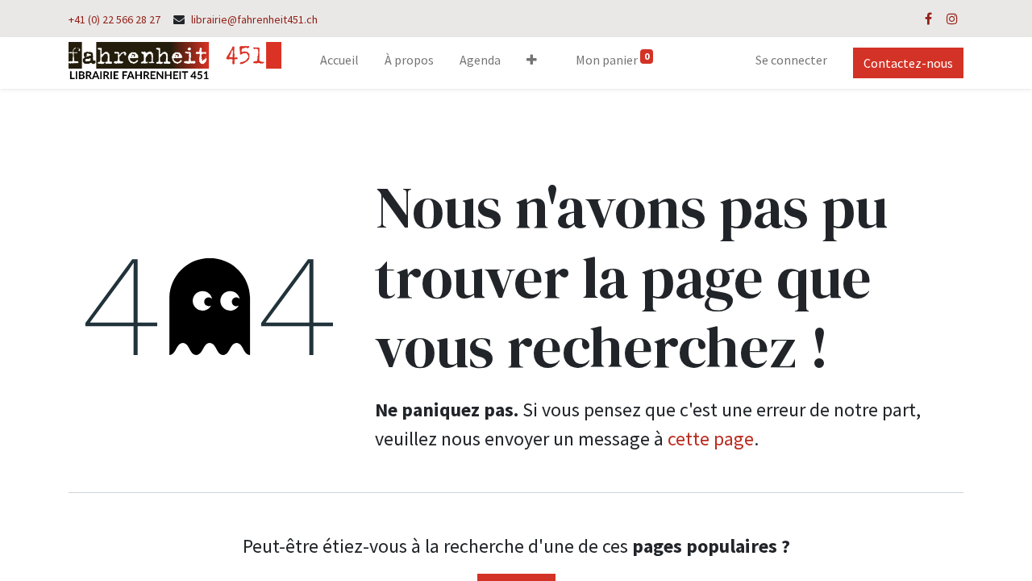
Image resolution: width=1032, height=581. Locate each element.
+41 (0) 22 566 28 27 (114, 19)
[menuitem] (339, 63)
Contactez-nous (908, 63)
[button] (531, 63)
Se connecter (791, 60)
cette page (711, 438)
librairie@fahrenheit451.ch (254, 19)
